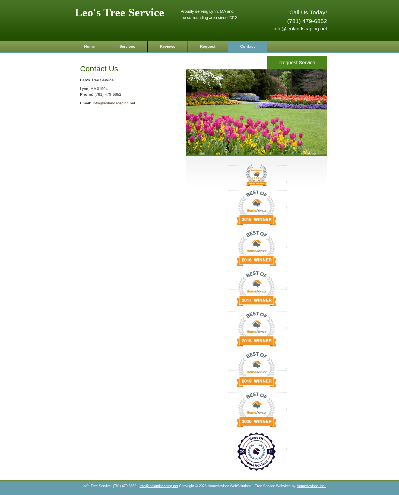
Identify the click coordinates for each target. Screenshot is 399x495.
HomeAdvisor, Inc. (311, 486)
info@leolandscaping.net (300, 28)
